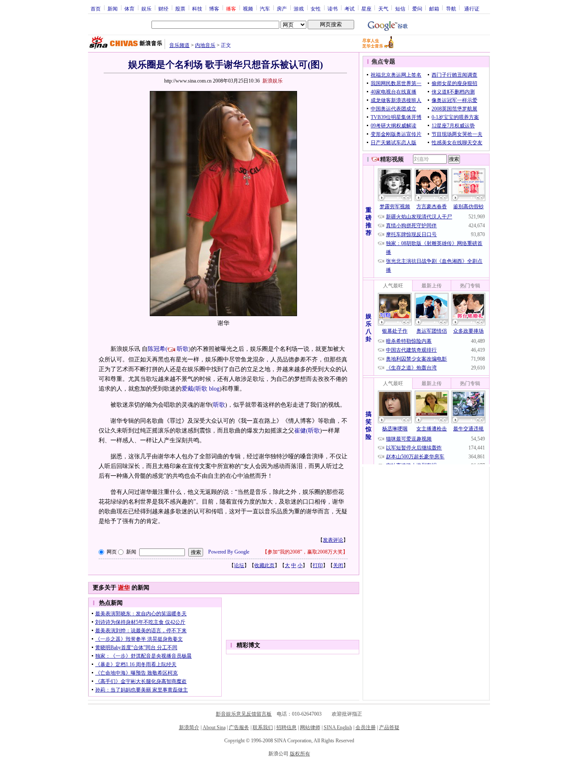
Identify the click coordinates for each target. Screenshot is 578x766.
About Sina (214, 727)
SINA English (338, 727)
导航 (451, 8)
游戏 (299, 8)
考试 (349, 8)
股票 (180, 8)
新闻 (112, 8)
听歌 (183, 349)
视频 (248, 8)
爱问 (417, 8)
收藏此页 (264, 565)
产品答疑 (389, 727)
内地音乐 (205, 45)
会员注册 (365, 727)
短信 (400, 8)
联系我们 (263, 727)
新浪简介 (189, 727)
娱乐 (146, 8)
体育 (129, 8)
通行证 (471, 8)
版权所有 (300, 754)
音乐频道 (179, 45)
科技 (197, 8)
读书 (333, 8)
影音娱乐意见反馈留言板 (244, 714)
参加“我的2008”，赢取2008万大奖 (305, 552)
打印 (318, 565)
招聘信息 (286, 727)
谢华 (124, 587)
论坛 (239, 565)
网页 (112, 552)
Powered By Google (228, 552)
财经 (163, 8)
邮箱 (434, 8)
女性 (316, 8)
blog (214, 389)
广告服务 (239, 727)
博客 (214, 8)
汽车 (265, 8)
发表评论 (333, 540)
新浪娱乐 (272, 81)
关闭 (338, 565)
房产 (282, 8)
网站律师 (310, 727)
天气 (383, 8)
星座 (366, 8)
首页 (96, 8)
